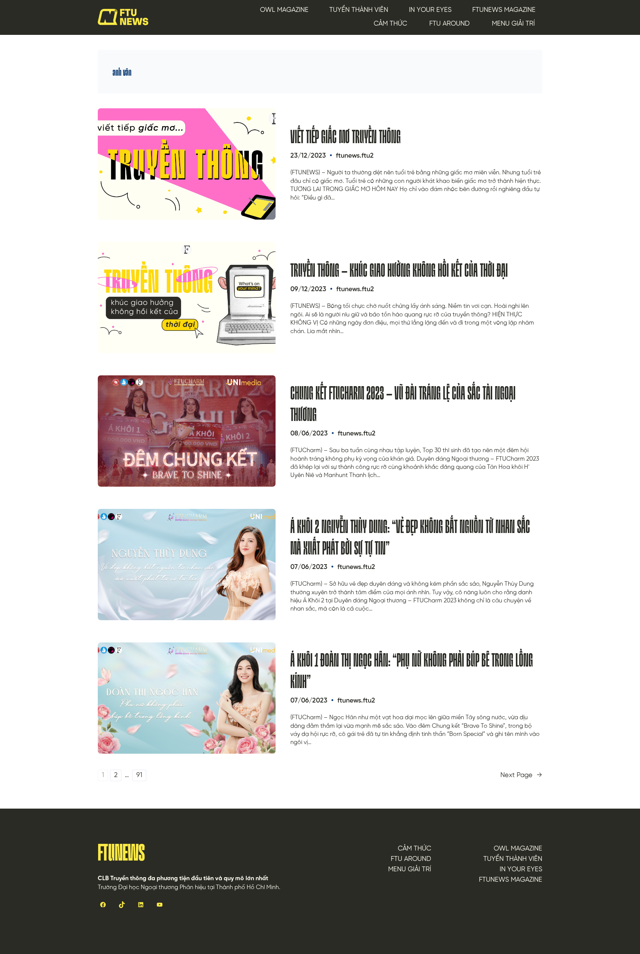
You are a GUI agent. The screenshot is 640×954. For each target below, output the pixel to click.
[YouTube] (159, 904)
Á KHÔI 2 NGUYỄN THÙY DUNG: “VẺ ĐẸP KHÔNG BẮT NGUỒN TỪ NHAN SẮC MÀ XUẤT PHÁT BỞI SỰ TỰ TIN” (410, 537)
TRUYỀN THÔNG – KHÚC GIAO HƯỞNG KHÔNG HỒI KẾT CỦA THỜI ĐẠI (399, 270)
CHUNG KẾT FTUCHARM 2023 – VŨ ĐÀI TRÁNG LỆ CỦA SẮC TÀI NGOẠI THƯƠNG (403, 403)
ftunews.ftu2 (355, 155)
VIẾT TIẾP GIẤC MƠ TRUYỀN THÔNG (345, 137)
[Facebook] (103, 904)
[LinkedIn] (141, 904)
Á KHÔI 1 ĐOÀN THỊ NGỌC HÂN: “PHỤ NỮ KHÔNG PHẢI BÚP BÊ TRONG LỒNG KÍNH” (411, 670)
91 (139, 775)
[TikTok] (122, 904)
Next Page (521, 775)
